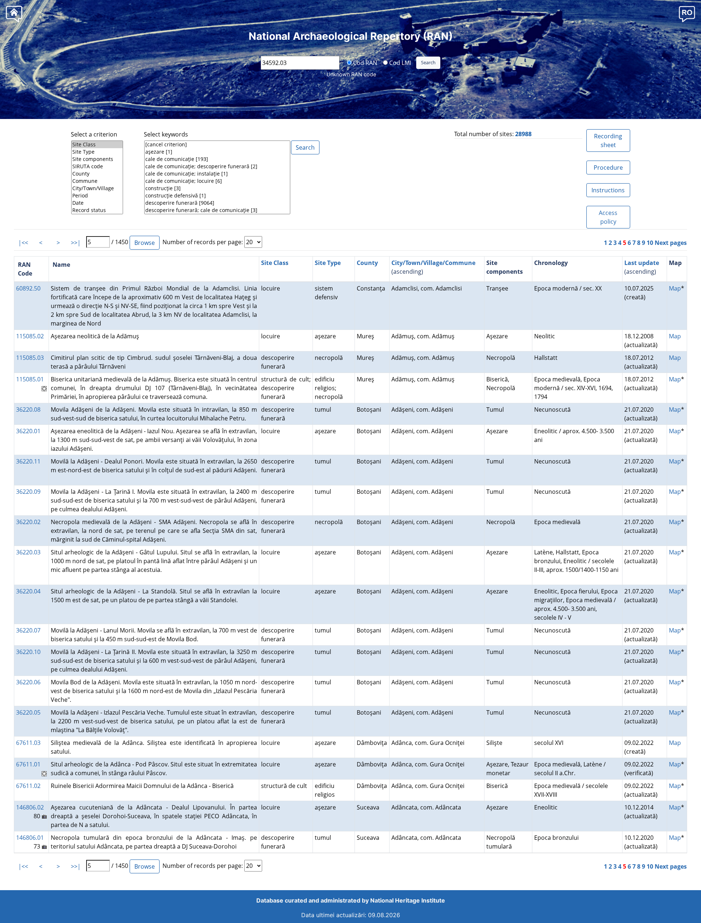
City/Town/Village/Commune (433, 263)
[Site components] (97, 159)
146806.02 (30, 807)
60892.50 (28, 288)
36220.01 (28, 431)
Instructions (608, 190)
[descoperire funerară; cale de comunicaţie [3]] (217, 210)
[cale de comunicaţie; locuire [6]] (217, 181)
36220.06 (28, 682)
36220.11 (28, 461)
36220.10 (28, 652)
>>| (76, 243)
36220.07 (28, 630)
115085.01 (30, 379)
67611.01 (28, 764)
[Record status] (97, 210)
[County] (97, 173)
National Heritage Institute (407, 900)
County (367, 263)
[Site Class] (97, 144)
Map (675, 288)
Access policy (608, 217)
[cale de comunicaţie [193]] (217, 159)
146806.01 (30, 838)
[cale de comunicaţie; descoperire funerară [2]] (217, 166)
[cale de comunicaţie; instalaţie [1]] (217, 173)
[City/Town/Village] (97, 188)
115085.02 (30, 336)
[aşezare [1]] (217, 151)
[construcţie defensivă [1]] (217, 195)
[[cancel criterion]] (217, 144)
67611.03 (28, 743)
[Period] (97, 195)
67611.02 (28, 786)
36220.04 (28, 591)
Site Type (328, 263)
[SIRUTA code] (97, 166)
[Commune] (97, 181)
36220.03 (28, 552)
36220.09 (28, 492)
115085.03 (30, 358)
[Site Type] (97, 151)
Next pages (671, 243)
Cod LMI (399, 62)
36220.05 (28, 712)
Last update (641, 263)
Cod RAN (364, 62)
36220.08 (28, 409)
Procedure (608, 168)
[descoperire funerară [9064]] (217, 203)
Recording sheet (608, 140)
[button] (687, 14)
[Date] (97, 203)
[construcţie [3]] (217, 188)
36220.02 (28, 522)
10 (650, 243)
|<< (23, 243)
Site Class (274, 263)
